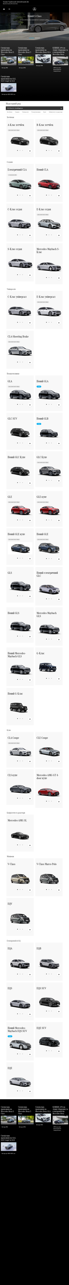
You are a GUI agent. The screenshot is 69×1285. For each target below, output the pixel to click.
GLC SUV (12, 418)
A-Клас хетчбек (16, 124)
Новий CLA (42, 169)
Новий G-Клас (15, 693)
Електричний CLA (17, 169)
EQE (10, 1068)
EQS (10, 988)
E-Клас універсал (46, 296)
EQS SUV (41, 988)
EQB (39, 948)
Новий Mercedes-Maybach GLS (17, 655)
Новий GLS (13, 613)
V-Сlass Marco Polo (47, 864)
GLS (10, 572)
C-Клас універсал (17, 296)
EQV (10, 903)
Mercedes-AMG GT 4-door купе (48, 777)
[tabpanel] (34, 26)
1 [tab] (31, 38)
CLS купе (12, 775)
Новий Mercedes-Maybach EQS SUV (17, 1029)
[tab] (9, 112)
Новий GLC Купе (16, 457)
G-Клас (40, 653)
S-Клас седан (15, 249)
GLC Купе (42, 457)
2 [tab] (37, 38)
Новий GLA (42, 381)
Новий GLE (42, 534)
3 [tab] (22, 150)
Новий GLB (42, 418)
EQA (10, 948)
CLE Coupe (42, 737)
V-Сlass (11, 864)
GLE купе (42, 496)
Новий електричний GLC (47, 574)
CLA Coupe (13, 737)
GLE (10, 496)
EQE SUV (41, 1027)
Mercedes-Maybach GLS (47, 614)
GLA (10, 381)
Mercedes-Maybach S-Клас (48, 251)
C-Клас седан (15, 209)
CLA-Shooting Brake (18, 336)
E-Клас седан (44, 209)
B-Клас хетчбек (45, 124)
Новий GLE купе (16, 534)
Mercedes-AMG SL (17, 820)
